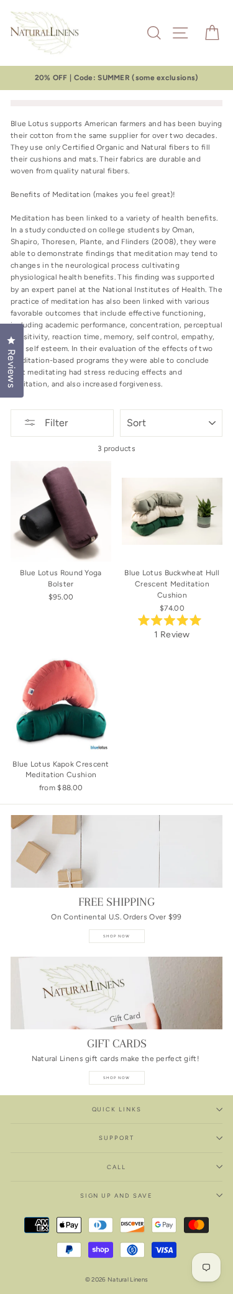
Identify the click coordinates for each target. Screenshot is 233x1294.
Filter (55, 423)
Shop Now (116, 936)
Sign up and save (116, 1195)
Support (116, 1137)
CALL (116, 1167)
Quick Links (117, 1109)
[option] (116, 78)
